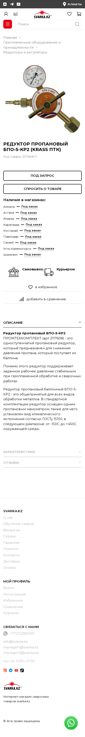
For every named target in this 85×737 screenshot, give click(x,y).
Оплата (9, 568)
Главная (10, 37)
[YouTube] (18, 4)
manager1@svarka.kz (20, 647)
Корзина (10, 613)
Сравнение (13, 607)
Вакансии (11, 530)
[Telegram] (12, 4)
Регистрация (14, 594)
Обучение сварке (18, 524)
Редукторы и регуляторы (25, 52)
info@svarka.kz (15, 641)
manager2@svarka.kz (21, 653)
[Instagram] (5, 4)
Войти (8, 588)
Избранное (13, 600)
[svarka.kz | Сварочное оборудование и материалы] (12, 685)
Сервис (10, 536)
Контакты (11, 555)
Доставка (11, 561)
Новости (10, 549)
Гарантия (11, 542)
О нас (8, 517)
